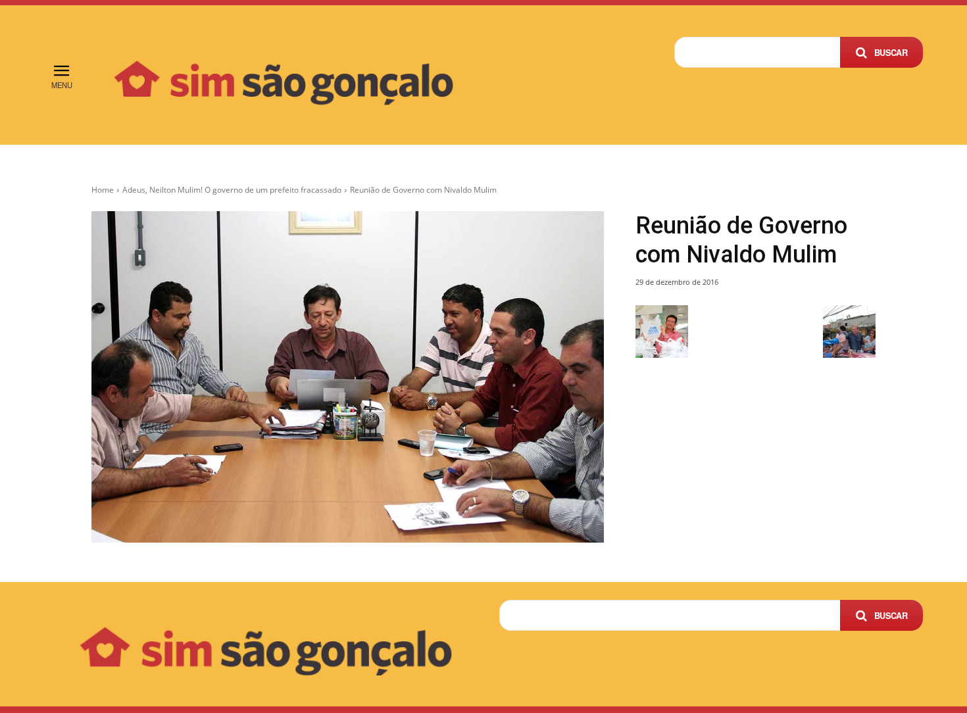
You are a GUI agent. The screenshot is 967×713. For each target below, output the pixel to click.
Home (102, 189)
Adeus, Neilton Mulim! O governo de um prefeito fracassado (231, 189)
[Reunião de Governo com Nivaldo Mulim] (347, 377)
